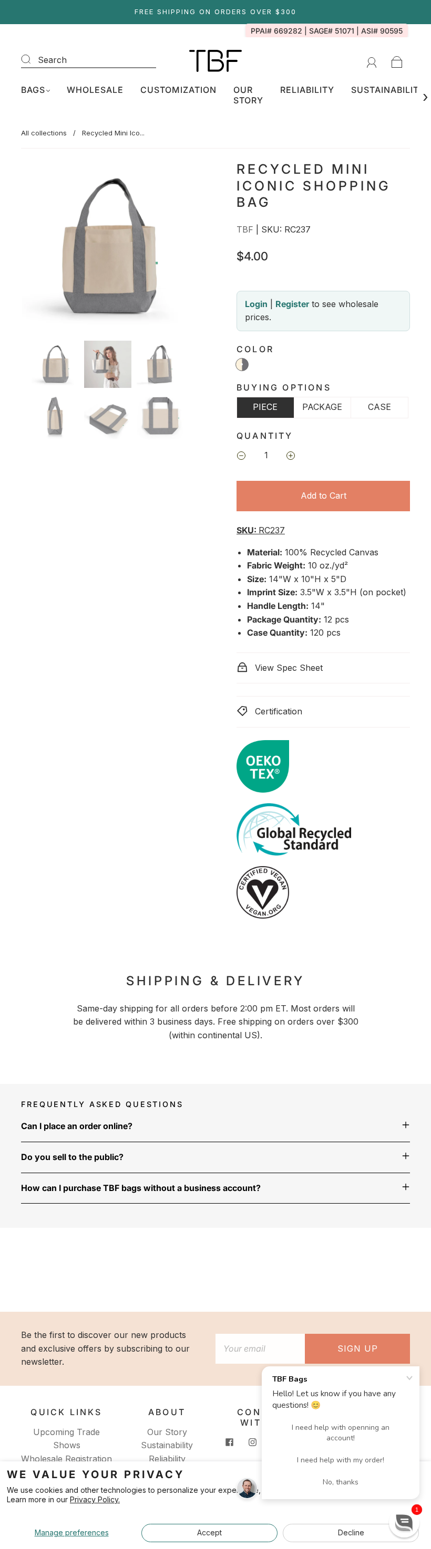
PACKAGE (322, 407)
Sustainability (167, 1445)
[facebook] (229, 1442)
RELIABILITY (307, 90)
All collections (44, 133)
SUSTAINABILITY (388, 90)
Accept (209, 1532)
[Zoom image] (107, 248)
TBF (245, 229)
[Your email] (260, 1349)
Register (292, 304)
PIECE (265, 407)
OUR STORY (248, 95)
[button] (39, 248)
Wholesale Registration (66, 1458)
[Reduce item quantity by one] (241, 456)
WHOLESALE (95, 90)
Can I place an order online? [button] (76, 1126)
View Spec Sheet (287, 667)
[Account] (372, 60)
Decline (351, 1532)
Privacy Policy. (95, 1499)
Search (52, 60)
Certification (277, 711)
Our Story (167, 1432)
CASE (379, 407)
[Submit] (32, 58)
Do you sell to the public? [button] (72, 1157)
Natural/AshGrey (242, 364)
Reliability (167, 1458)
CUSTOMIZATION (178, 90)
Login (256, 304)
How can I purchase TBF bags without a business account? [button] (141, 1188)
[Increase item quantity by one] (290, 456)
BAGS (33, 90)
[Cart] (397, 60)
